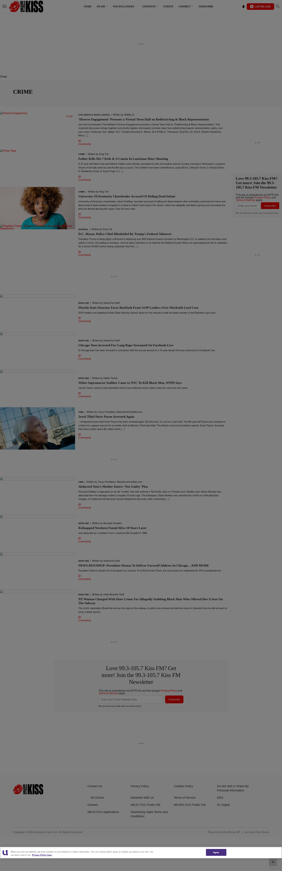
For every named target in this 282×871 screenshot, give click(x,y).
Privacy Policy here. (42, 854)
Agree (216, 852)
